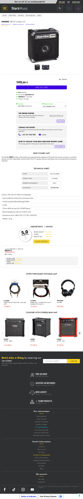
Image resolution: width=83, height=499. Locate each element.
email (44, 135)
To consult (60, 146)
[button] (37, 67)
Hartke (39, 15)
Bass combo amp (30, 15)
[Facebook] (4, 489)
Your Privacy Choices (48, 496)
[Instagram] (23, 489)
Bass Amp (20, 15)
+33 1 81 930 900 (46, 394)
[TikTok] (13, 489)
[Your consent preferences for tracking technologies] (79, 495)
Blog (41, 468)
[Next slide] (79, 333)
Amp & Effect (12, 15)
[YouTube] (32, 489)
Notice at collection (28, 496)
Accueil (4, 15)
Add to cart (41, 87)
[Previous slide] (2, 333)
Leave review (41, 241)
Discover (61, 121)
